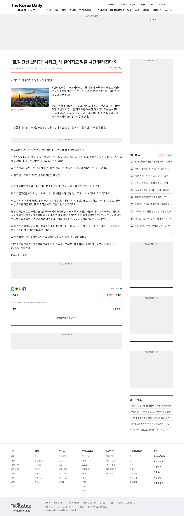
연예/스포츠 (85, 10)
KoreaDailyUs (161, 456)
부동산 (37, 473)
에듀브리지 (159, 461)
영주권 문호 (110, 473)
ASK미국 (102, 10)
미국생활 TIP (111, 469)
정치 (13, 477)
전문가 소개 (110, 464)
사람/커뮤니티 (16, 464)
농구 (84, 477)
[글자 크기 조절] (110, 67)
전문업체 (133, 473)
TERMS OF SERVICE (89, 503)
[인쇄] (115, 67)
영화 (84, 460)
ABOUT (48, 503)
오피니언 (14, 486)
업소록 (146, 10)
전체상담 (109, 456)
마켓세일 (133, 482)
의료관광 (157, 10)
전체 (48, 10)
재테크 (37, 469)
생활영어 (158, 466)
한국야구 (85, 469)
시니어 (61, 482)
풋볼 (84, 482)
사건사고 (14, 460)
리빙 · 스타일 (64, 473)
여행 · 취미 (63, 469)
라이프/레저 (63, 456)
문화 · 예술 (63, 477)
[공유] (120, 67)
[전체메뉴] (166, 9)
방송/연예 (86, 456)
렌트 (131, 460)
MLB (84, 473)
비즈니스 (38, 477)
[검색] (171, 9)
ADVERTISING (59, 503)
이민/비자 (15, 469)
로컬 (169, 155)
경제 (64, 10)
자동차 (37, 482)
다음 (171, 233)
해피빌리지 (159, 483)
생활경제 (38, 460)
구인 (131, 456)
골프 (84, 486)
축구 (84, 490)
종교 (60, 464)
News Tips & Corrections (126, 503)
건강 (60, 460)
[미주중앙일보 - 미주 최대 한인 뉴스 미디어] (26, 7)
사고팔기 (133, 477)
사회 (56, 10)
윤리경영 (102, 503)
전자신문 (122, 4)
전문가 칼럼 (110, 460)
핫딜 (129, 10)
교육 (137, 10)
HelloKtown (117, 10)
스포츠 (85, 464)
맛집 (131, 486)
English (132, 4)
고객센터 (111, 503)
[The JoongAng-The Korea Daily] (21, 506)
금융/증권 (39, 464)
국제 (13, 482)
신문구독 (110, 4)
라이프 (72, 10)
